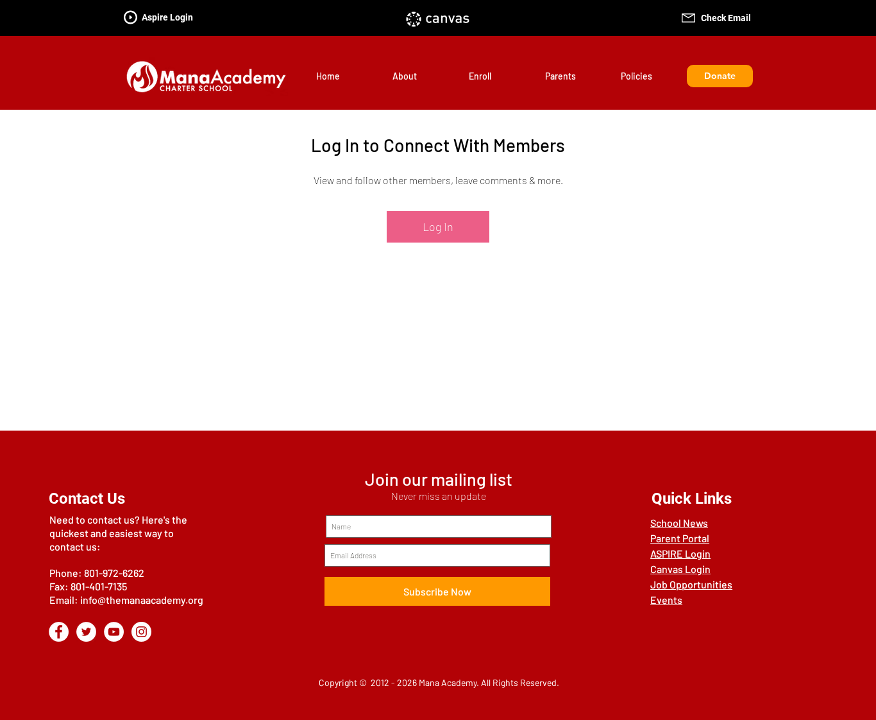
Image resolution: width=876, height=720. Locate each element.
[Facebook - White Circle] (59, 632)
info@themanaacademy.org (141, 600)
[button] (421, 76)
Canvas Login (680, 569)
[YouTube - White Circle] (114, 632)
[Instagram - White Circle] (141, 632)
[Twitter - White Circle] (86, 632)
